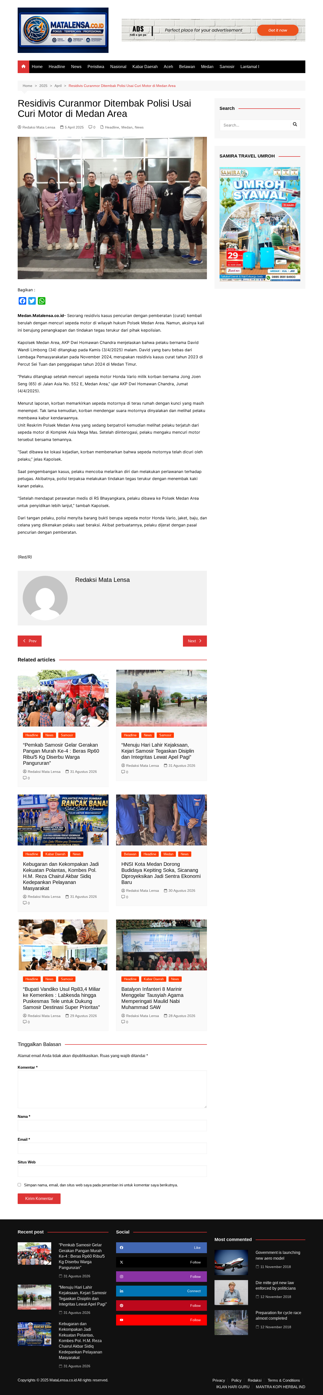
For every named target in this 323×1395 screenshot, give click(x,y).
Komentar (28, 1067)
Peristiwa (96, 67)
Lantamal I (249, 67)
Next (192, 641)
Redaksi (254, 1380)
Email (24, 1139)
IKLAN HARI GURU (233, 1387)
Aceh (168, 67)
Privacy (218, 1380)
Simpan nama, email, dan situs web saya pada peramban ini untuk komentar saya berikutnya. (101, 1185)
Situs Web (27, 1162)
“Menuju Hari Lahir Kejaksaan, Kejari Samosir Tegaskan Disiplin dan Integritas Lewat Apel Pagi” (157, 751)
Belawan (187, 67)
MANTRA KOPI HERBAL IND (280, 1387)
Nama (24, 1116)
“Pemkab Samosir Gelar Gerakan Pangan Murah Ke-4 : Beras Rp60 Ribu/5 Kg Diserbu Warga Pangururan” (82, 1256)
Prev (33, 641)
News (76, 67)
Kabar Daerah (145, 67)
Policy (236, 1380)
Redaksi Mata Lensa (38, 127)
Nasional (118, 67)
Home (37, 67)
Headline (57, 67)
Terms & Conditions (284, 1380)
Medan (207, 67)
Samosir (227, 67)
